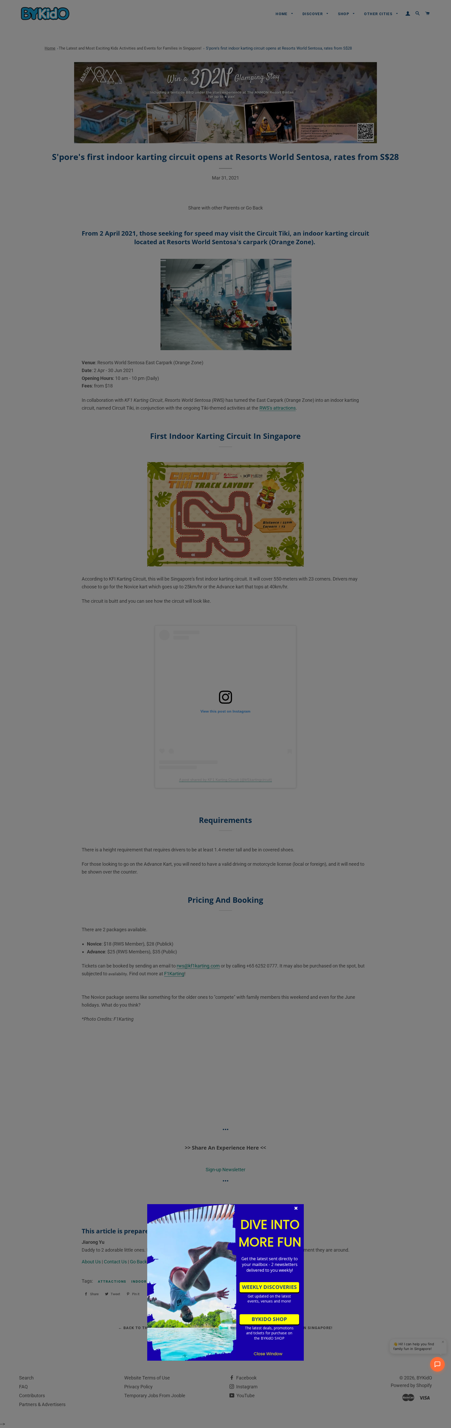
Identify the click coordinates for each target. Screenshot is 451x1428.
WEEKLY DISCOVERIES (269, 1286)
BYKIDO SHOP (269, 1319)
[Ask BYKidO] (437, 1364)
